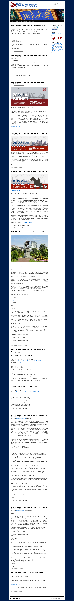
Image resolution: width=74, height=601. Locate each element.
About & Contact (31, 21)
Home (12, 21)
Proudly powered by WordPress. (57, 598)
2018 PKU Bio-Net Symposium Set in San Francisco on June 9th (28, 350)
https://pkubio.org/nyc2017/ (21, 418)
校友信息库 (25, 21)
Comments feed (54, 55)
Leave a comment (20, 51)
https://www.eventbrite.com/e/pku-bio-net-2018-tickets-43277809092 (28, 360)
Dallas (21, 227)
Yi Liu (21, 56)
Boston (21, 345)
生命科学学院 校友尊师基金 (56, 33)
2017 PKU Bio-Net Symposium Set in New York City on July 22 (29, 415)
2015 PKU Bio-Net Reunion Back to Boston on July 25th (27, 573)
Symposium (16, 21)
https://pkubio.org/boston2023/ (19, 164)
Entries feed (54, 54)
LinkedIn (20, 21)
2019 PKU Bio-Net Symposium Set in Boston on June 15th (28, 232)
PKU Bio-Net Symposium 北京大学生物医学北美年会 (26, 5)
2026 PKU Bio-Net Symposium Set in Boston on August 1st (28, 25)
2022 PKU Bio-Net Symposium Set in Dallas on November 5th (29, 171)
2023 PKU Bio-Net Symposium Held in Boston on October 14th (29, 133)
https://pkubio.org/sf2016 (20, 510)
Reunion (15, 51)
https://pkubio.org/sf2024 (15, 126)
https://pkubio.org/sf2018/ (22, 362)
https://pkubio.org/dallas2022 (16, 190)
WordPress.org (54, 56)
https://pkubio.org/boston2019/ (16, 266)
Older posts (13, 594)
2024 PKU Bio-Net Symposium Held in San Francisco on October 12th (27, 82)
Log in (53, 53)
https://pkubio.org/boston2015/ (16, 584)
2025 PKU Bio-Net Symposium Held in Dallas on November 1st (29, 55)
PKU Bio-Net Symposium (15, 598)
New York (21, 502)
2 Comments (25, 345)
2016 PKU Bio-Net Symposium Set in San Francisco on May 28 (29, 507)
